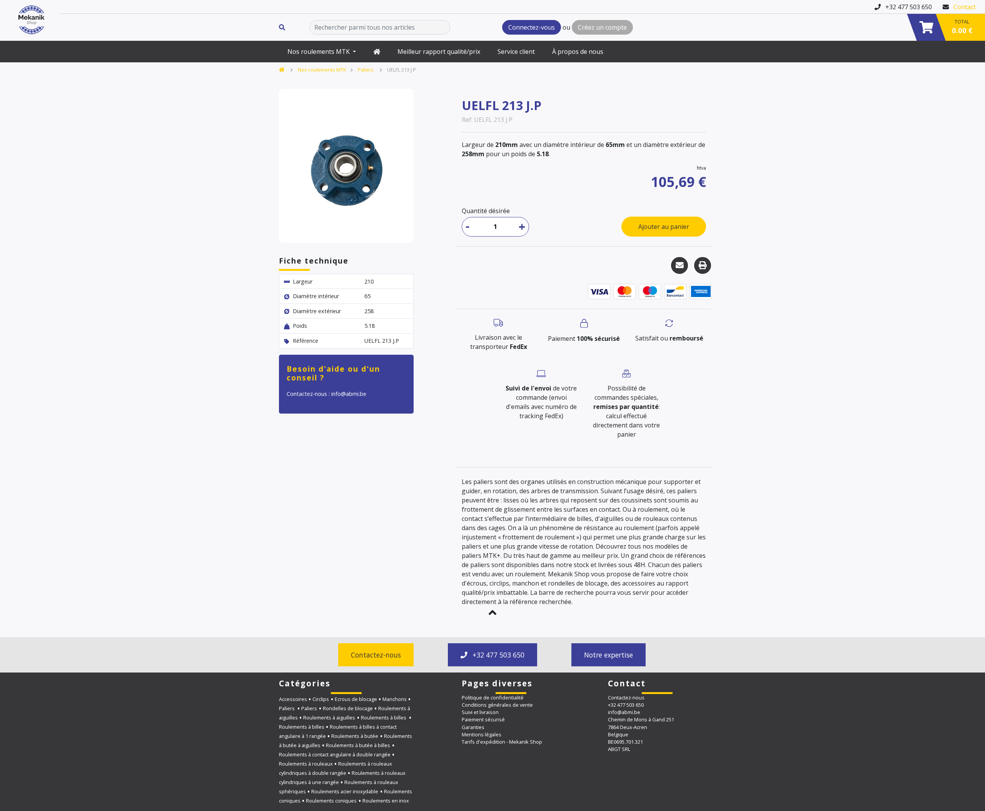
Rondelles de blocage (348, 708)
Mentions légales (481, 734)
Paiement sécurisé (483, 719)
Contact (964, 7)
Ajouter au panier (663, 226)
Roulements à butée (354, 736)
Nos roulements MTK (319, 51)
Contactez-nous (376, 654)
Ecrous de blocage (356, 699)
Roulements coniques (331, 800)
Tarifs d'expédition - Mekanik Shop (502, 741)
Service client (516, 51)
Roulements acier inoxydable (344, 791)
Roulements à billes (384, 717)
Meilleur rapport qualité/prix (438, 51)
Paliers (366, 69)
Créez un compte (602, 27)
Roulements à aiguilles (329, 717)
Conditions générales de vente (497, 704)
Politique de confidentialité (493, 697)
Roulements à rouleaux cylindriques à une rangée (342, 777)
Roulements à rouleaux (306, 763)
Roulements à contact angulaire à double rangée (335, 754)
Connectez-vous (531, 27)
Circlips (320, 699)
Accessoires (293, 699)
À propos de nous (577, 51)
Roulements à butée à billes (358, 745)
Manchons (394, 699)
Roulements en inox (385, 800)
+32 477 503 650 (497, 654)
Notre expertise (608, 654)
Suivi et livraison (480, 712)
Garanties (473, 727)
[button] (492, 612)
